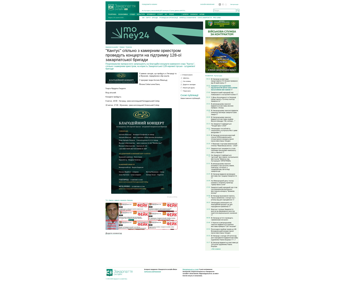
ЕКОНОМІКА (123, 14)
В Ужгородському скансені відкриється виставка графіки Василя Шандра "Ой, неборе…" (223, 119)
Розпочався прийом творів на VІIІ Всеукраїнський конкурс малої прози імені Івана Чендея (223, 231)
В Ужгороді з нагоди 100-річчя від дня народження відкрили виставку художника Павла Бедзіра (224, 238)
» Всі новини (216, 249)
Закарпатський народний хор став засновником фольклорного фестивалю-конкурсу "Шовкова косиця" (224, 190)
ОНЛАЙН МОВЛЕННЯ (207, 4)
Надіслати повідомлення (152, 271)
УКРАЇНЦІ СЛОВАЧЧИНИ (187, 17)
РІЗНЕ (171, 14)
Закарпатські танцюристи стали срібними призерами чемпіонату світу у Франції (223, 150)
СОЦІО (132, 14)
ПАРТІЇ (148, 17)
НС (166, 14)
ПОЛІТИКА (112, 14)
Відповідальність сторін (191, 269)
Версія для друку (189, 88)
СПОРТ (160, 14)
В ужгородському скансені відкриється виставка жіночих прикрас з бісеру (222, 106)
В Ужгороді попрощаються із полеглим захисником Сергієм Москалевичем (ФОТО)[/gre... (170, 10)
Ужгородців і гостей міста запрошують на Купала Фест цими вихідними (224, 130)
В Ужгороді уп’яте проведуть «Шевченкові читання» (222, 219)
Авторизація (234, 4)
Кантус (111, 200)
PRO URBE (217, 17)
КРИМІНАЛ (151, 14)
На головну (187, 81)
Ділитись (186, 78)
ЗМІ (143, 17)
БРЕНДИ (155, 17)
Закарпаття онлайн (112, 47)
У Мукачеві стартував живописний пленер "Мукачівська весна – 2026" (224, 145)
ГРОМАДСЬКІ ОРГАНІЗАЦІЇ (168, 17)
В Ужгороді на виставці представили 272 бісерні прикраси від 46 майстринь (224, 81)
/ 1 (209, 112)
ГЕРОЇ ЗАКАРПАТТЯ (205, 17)
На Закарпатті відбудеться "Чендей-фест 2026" (221, 125)
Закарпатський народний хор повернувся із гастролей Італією (223, 94)
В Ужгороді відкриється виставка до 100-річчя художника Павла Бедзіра (224, 244)
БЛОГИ (185, 14)
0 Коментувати (187, 75)
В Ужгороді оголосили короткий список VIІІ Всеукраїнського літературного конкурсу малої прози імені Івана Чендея (223, 138)
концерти (123, 200)
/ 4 (209, 130)
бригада (130, 200)
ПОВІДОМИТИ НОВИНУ (149, 4)
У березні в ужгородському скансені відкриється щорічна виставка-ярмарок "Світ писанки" (223, 224)
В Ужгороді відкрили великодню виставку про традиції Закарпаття (224, 175)
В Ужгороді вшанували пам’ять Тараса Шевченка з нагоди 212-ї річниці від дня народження (223, 198)
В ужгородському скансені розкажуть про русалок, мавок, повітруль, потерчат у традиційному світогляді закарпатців (222, 167)
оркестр (117, 200)
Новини (122, 47)
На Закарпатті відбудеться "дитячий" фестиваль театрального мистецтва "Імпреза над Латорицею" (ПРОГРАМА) (224, 158)
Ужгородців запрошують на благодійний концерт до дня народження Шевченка (221, 204)
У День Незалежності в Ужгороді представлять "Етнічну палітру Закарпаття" (223, 99)
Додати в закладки (189, 84)
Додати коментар (114, 233)
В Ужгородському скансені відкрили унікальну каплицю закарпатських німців (224, 112)
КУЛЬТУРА (141, 14)
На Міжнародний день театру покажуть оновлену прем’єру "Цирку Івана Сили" (222, 183)
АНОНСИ (194, 14)
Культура (129, 47)
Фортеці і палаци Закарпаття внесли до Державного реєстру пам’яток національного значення (224, 211)
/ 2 (209, 87)
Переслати (187, 91)
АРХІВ (201, 14)
